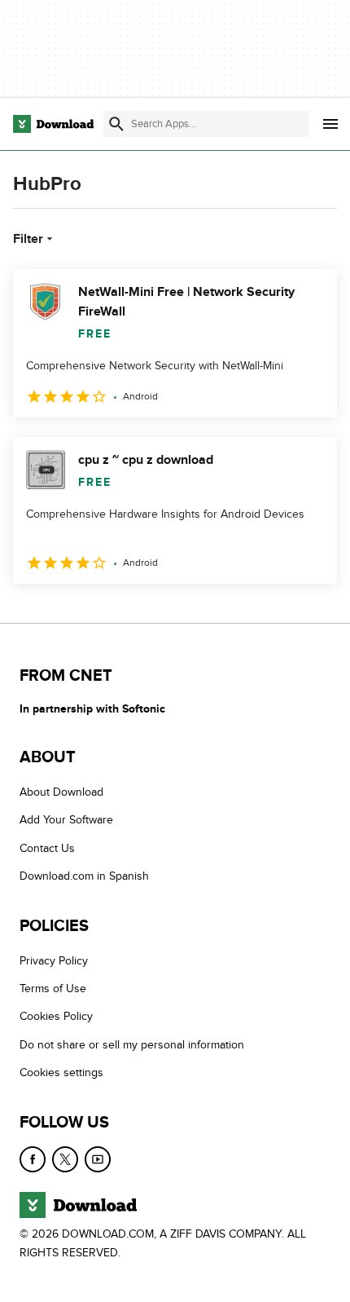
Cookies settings (61, 1072)
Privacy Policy (54, 961)
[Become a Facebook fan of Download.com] (33, 1159)
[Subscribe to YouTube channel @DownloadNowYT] (98, 1159)
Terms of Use (53, 988)
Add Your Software (66, 821)
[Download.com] (53, 124)
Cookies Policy (56, 1017)
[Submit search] (116, 124)
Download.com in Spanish (84, 876)
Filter (28, 239)
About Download (61, 792)
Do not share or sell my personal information (132, 1045)
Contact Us (47, 848)
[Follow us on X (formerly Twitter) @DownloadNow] (65, 1159)
